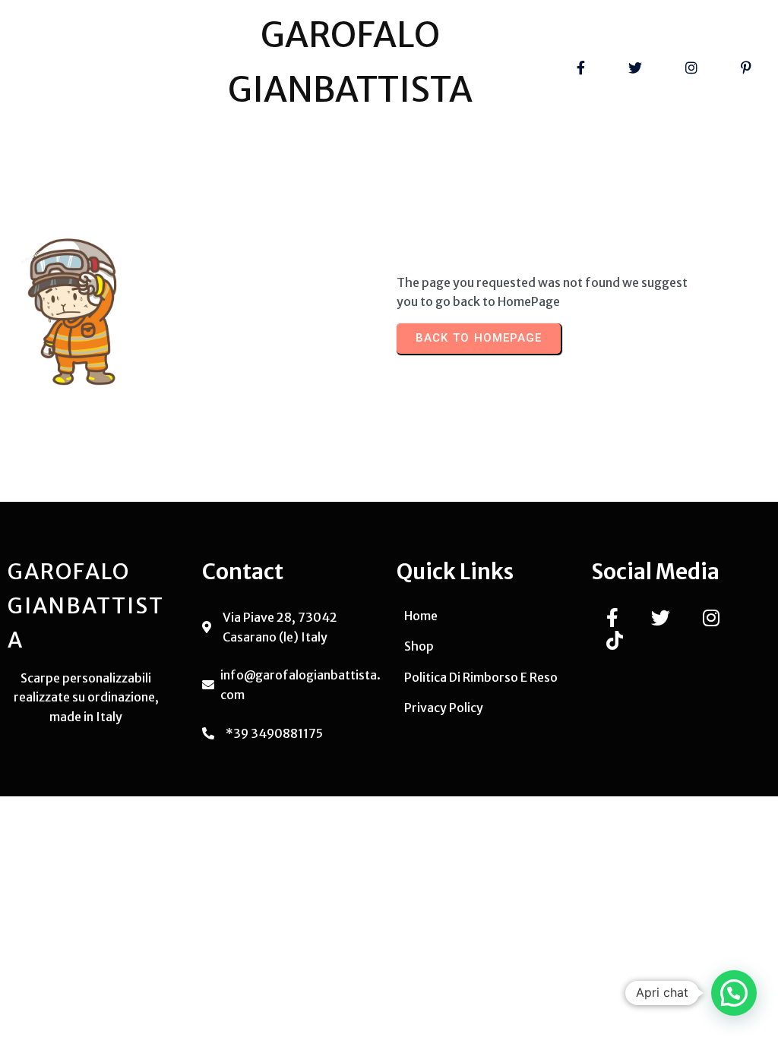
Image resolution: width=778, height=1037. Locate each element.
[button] (734, 993)
